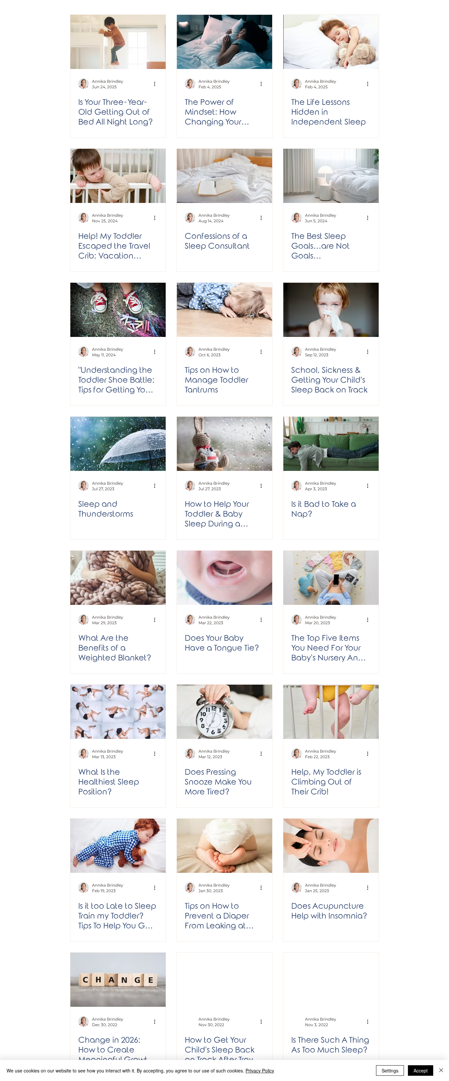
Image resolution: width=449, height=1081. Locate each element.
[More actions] (157, 84)
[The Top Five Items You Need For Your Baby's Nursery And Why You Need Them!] (331, 578)
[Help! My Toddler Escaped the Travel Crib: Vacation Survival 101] (118, 176)
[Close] (441, 1070)
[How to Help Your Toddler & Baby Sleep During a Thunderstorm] (224, 444)
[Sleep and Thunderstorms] (118, 444)
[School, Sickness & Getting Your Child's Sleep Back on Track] (331, 310)
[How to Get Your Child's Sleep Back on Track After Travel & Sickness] (224, 980)
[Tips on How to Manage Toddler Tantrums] (224, 310)
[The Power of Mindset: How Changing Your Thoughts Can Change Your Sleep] (224, 42)
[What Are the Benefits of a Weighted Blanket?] (118, 578)
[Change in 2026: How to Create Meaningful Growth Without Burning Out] (118, 980)
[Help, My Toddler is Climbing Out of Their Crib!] (331, 712)
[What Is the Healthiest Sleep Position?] (118, 712)
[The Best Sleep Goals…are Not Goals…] (331, 176)
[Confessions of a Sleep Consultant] (224, 176)
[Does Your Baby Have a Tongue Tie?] (224, 578)
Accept (421, 1070)
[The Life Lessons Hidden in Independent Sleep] (331, 42)
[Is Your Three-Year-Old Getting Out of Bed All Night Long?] (118, 42)
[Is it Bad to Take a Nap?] (331, 444)
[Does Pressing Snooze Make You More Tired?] (224, 712)
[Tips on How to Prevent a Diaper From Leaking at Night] (224, 846)
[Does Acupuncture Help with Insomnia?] (331, 846)
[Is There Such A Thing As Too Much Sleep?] (331, 980)
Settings (390, 1070)
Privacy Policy (260, 1070)
